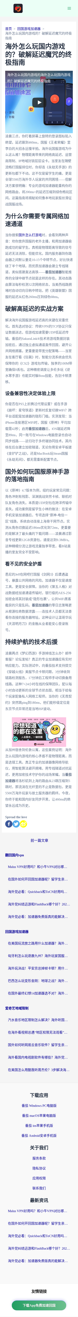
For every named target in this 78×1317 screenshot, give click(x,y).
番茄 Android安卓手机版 (39, 1135)
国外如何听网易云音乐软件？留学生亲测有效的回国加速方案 (39, 1045)
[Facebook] (8, 824)
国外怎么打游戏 (30, 235)
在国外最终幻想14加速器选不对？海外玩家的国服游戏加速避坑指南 (39, 993)
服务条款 (39, 1158)
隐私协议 (39, 1168)
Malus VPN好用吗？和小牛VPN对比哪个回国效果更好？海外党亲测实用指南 (39, 867)
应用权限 (39, 1178)
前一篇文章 (39, 840)
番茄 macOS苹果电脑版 (39, 1115)
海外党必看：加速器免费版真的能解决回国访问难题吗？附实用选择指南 (39, 917)
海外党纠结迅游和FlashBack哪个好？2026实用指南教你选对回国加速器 (39, 904)
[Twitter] (16, 824)
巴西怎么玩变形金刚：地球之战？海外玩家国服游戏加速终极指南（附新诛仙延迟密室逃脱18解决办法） (39, 981)
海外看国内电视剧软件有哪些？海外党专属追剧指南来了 (39, 1057)
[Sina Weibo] (23, 824)
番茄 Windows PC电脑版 (39, 1105)
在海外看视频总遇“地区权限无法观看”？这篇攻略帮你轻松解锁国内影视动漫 (39, 1032)
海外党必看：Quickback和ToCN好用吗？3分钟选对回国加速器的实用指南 (39, 892)
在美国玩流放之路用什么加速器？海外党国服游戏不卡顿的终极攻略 (39, 943)
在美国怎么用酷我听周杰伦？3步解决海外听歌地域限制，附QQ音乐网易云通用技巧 (39, 1070)
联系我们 (39, 1188)
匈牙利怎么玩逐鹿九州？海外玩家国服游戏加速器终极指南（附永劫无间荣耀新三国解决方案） (39, 956)
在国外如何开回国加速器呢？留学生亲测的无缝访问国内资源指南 (39, 879)
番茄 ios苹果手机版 (39, 1125)
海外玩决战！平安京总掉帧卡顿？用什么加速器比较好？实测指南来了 (39, 968)
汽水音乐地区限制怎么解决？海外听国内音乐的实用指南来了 (39, 1020)
